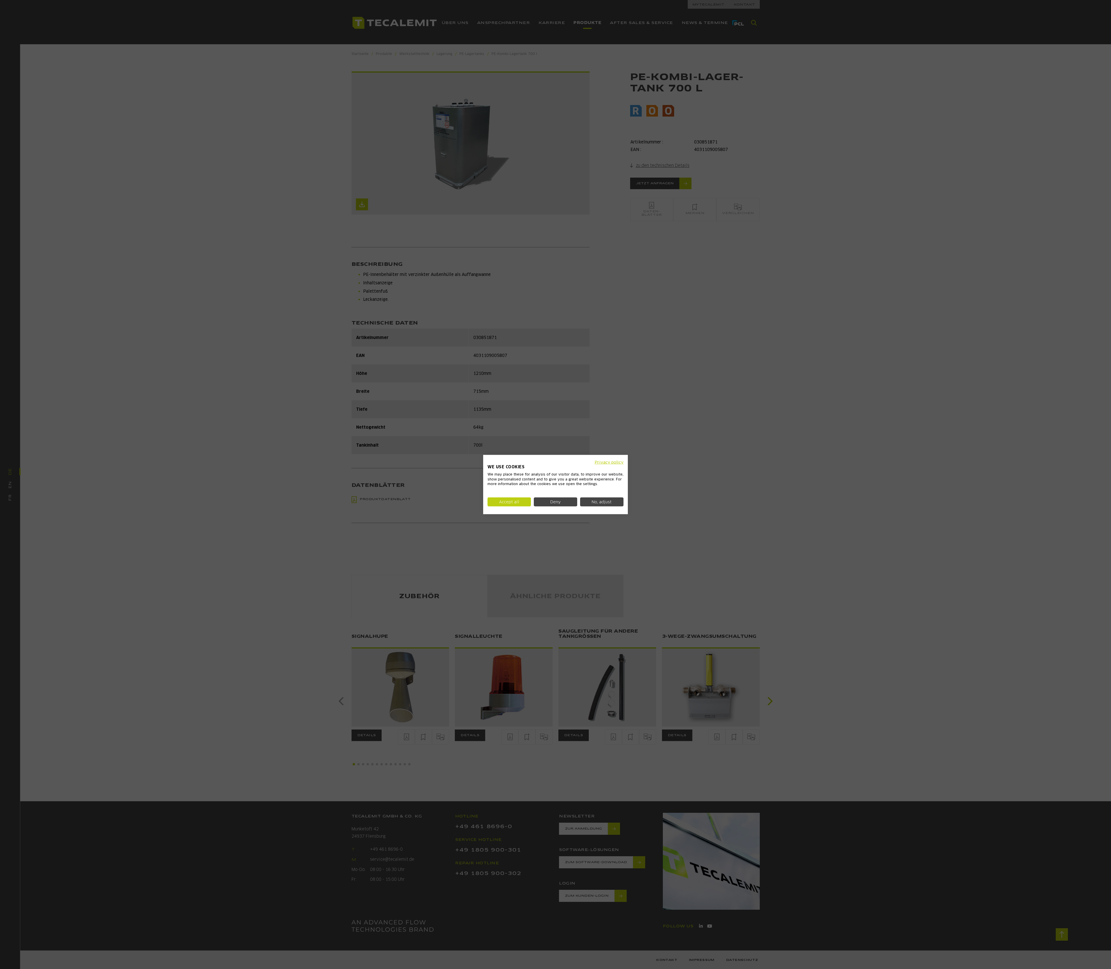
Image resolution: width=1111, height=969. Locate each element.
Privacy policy (609, 462)
